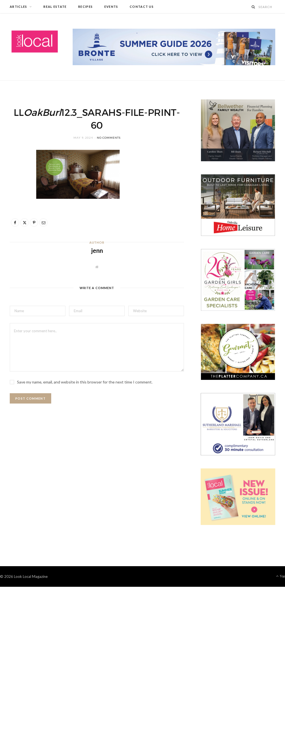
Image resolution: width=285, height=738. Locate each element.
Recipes (85, 6)
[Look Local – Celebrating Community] (35, 42)
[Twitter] (17, 186)
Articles (18, 6)
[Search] (253, 7)
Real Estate (55, 6)
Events (111, 6)
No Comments (109, 137)
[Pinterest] (17, 200)
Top (282, 576)
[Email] (17, 214)
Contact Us (142, 6)
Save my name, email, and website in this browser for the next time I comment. (85, 382)
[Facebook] (17, 172)
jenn (97, 250)
